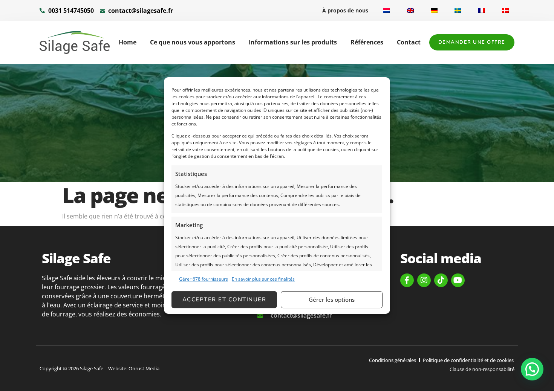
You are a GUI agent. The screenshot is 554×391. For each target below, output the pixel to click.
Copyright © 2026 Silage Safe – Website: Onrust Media (99, 368)
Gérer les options (332, 299)
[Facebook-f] (407, 280)
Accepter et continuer (224, 299)
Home (127, 42)
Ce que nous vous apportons (192, 42)
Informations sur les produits (293, 42)
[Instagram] (424, 280)
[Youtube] (458, 280)
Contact (409, 42)
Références (366, 42)
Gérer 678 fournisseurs (203, 279)
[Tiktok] (441, 280)
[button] (532, 369)
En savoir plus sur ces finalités (263, 279)
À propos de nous (345, 10)
